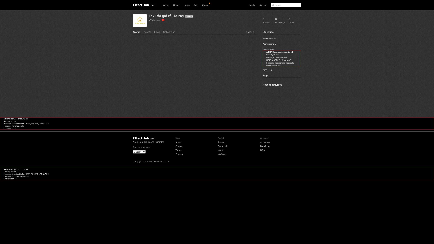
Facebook (223, 146)
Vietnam (156, 20)
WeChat (222, 154)
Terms (178, 150)
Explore (165, 4)
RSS (262, 150)
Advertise (265, 142)
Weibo (221, 150)
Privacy (179, 154)
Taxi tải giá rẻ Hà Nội (166, 15)
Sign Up (262, 4)
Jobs (196, 4)
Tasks (187, 4)
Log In (252, 4)
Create (205, 4)
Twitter (221, 142)
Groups (176, 4)
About (178, 142)
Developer (265, 146)
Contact (179, 146)
